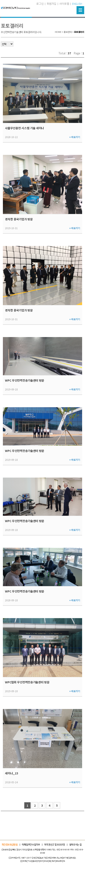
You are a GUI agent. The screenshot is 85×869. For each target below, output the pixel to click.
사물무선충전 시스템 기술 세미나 (24, 128)
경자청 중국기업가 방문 (19, 219)
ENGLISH (77, 4)
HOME (58, 31)
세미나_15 (11, 773)
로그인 (40, 4)
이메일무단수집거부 (31, 845)
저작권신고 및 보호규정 (54, 845)
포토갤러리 (79, 31)
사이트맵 (64, 4)
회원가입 (51, 4)
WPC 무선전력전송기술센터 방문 (24, 380)
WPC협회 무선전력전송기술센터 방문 (27, 682)
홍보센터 (68, 31)
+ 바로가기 (74, 137)
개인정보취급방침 (10, 845)
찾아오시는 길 (75, 845)
